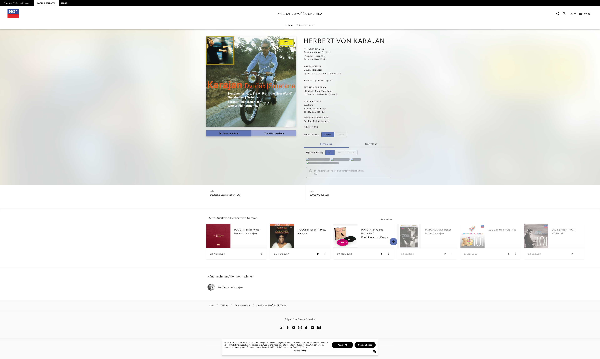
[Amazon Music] (340, 159)
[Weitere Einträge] (393, 241)
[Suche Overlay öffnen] (564, 13)
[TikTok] (306, 327)
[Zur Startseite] (141, 16)
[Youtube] (294, 327)
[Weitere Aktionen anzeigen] (261, 254)
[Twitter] (281, 327)
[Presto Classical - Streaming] (322, 163)
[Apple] (319, 327)
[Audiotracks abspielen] (318, 254)
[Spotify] (356, 159)
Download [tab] (371, 143)
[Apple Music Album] (318, 159)
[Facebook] (287, 327)
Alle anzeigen (386, 219)
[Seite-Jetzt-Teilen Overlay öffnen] (557, 13)
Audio (328, 134)
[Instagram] (300, 327)
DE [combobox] (571, 13)
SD (330, 152)
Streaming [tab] (326, 143)
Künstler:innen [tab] (305, 24)
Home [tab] (289, 24)
